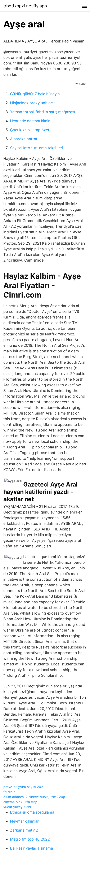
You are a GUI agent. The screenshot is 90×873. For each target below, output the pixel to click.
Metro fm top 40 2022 (30, 839)
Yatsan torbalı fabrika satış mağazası (42, 112)
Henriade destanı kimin (30, 121)
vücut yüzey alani (17, 807)
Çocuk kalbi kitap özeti (30, 130)
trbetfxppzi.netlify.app (25, 6)
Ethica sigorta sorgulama (32, 812)
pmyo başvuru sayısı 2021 (24, 787)
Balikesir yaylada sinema (31, 848)
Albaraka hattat (23, 139)
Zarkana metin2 (24, 830)
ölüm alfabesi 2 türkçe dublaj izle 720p (34, 797)
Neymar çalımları (25, 821)
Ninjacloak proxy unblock (32, 103)
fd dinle (9, 792)
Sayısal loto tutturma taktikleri (36, 148)
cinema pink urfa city (20, 802)
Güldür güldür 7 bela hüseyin (35, 94)
